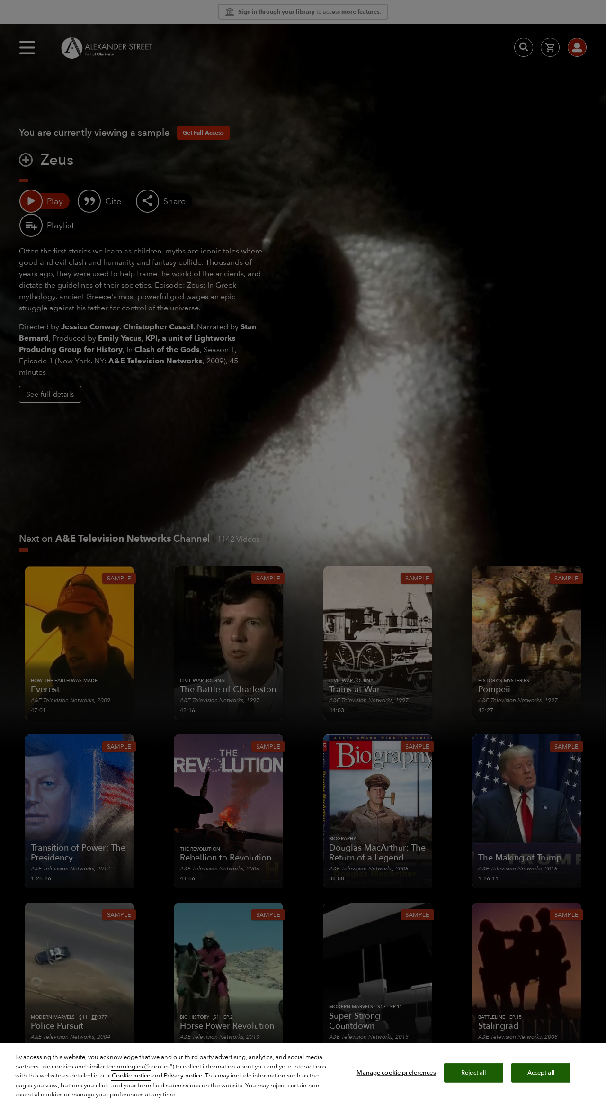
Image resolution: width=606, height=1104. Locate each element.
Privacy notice (183, 1075)
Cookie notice (131, 1075)
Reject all (473, 1072)
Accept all (540, 1072)
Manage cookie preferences (396, 1072)
